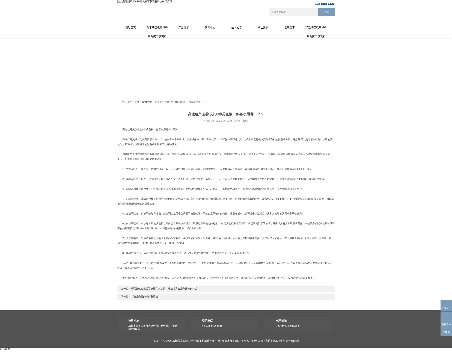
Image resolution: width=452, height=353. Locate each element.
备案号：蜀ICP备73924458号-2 (242, 340)
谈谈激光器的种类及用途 (144, 296)
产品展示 (183, 27)
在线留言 (289, 27)
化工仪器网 (279, 340)
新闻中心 (210, 27)
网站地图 (5, 349)
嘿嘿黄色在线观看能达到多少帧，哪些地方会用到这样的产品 (164, 288)
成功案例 (263, 27)
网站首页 (130, 27)
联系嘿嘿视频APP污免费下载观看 (316, 29)
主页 (136, 101)
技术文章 (236, 27)
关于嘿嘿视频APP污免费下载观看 (157, 29)
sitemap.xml (292, 340)
